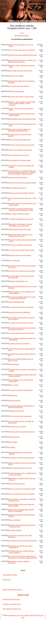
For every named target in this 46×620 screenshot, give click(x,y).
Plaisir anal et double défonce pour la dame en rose (20, 359)
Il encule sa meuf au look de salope (21, 390)
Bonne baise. (13, 442)
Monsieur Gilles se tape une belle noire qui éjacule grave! (22, 525)
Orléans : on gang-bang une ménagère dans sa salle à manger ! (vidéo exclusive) (22, 103)
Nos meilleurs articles (22, 35)
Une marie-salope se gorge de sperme (21, 333)
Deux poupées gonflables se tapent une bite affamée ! (22, 339)
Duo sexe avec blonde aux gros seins (21, 145)
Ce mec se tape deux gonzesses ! (20, 416)
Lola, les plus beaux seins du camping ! (22, 50)
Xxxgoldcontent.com (13, 615)
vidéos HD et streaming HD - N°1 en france (21, 45)
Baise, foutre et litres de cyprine (18, 214)
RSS (23, 618)
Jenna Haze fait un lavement (17, 177)
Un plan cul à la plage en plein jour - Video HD (22, 198)
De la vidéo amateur (15, 530)
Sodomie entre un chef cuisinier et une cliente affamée (22, 292)
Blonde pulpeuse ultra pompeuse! (19, 139)
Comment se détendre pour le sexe (20, 150)
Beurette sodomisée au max (18, 281)
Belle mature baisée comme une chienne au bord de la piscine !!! (22, 328)
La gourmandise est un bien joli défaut (22, 494)
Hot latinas (11, 447)
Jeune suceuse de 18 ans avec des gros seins (22, 124)
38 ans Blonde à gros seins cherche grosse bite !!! (21, 380)
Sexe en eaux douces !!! (17, 483)
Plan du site (7, 579)
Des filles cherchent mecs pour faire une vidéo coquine (22, 204)
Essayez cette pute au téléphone (19, 312)
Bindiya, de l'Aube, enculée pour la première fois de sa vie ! (20, 235)
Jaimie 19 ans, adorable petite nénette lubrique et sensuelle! (21, 510)
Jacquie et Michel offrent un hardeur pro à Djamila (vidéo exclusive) (22, 60)
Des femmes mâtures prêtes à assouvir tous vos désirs (21, 318)
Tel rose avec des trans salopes (18, 86)
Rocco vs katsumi (15, 520)
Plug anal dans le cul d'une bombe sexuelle (19, 135)
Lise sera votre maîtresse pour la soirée (21, 271)
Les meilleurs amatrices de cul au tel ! (20, 219)
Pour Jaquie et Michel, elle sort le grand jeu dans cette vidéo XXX (22, 297)
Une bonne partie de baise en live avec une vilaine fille (21, 276)
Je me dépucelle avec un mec (19, 155)
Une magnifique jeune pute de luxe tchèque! (20, 453)
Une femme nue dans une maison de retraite (21, 166)
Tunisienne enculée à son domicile (20, 245)
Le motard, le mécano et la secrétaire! (22, 457)
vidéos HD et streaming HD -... (13, 589)
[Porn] (23, 11)
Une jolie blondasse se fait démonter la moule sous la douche (21, 406)
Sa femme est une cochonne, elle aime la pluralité (23, 370)
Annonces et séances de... (12, 599)
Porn (22, 33)
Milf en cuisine (13, 385)
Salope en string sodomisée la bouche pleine (22, 66)
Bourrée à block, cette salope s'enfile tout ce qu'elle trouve (22, 499)
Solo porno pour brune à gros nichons (21, 96)
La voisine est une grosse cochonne (21, 323)
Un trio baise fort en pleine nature (19, 160)
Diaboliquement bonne (16, 411)
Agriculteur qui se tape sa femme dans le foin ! (22, 354)
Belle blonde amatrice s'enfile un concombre (19, 562)
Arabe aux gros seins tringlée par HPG (21, 193)
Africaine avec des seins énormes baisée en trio (22, 240)
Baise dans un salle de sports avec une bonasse (22, 479)
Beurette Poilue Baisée (16, 91)
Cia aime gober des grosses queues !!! (22, 432)
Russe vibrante (14, 364)
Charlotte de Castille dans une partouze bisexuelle (21, 81)
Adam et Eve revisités (16, 76)
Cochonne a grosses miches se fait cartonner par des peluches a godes (21, 209)
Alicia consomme (14, 400)
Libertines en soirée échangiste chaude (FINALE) (21, 515)
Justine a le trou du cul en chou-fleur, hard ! (21, 109)
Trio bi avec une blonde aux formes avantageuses (21, 546)
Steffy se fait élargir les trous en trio (20, 468)
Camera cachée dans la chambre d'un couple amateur (22, 114)
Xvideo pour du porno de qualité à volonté (22, 182)
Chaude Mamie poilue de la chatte (19, 229)
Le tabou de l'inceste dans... (12, 604)
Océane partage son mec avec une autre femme (22, 463)
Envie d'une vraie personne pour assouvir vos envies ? (22, 266)
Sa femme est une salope (17, 426)
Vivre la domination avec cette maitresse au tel (21, 349)
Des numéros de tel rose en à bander (20, 307)
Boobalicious (13, 395)
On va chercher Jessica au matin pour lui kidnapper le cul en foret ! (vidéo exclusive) (22, 556)
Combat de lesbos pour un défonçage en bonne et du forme (22, 473)
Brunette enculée (13, 437)
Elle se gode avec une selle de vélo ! (20, 70)
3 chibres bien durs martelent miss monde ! (23, 55)
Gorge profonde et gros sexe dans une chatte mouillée (21, 505)
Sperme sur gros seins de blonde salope (21, 489)
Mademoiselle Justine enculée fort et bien (22, 119)
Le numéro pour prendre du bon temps (21, 250)
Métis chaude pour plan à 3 (17, 188)
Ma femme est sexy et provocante (19, 255)
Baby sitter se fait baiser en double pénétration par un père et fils (20, 224)
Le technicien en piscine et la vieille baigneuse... (20, 536)
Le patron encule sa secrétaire (19, 343)
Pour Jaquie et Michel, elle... (12, 609)
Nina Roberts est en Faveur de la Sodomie (22, 540)
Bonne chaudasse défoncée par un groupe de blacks (22, 287)
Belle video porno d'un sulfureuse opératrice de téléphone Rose (19, 129)
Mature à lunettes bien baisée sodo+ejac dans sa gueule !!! (22, 375)
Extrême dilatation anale (16, 302)
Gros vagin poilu (14, 260)
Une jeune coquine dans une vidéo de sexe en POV (21, 422)
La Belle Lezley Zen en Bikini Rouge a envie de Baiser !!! (21, 551)
